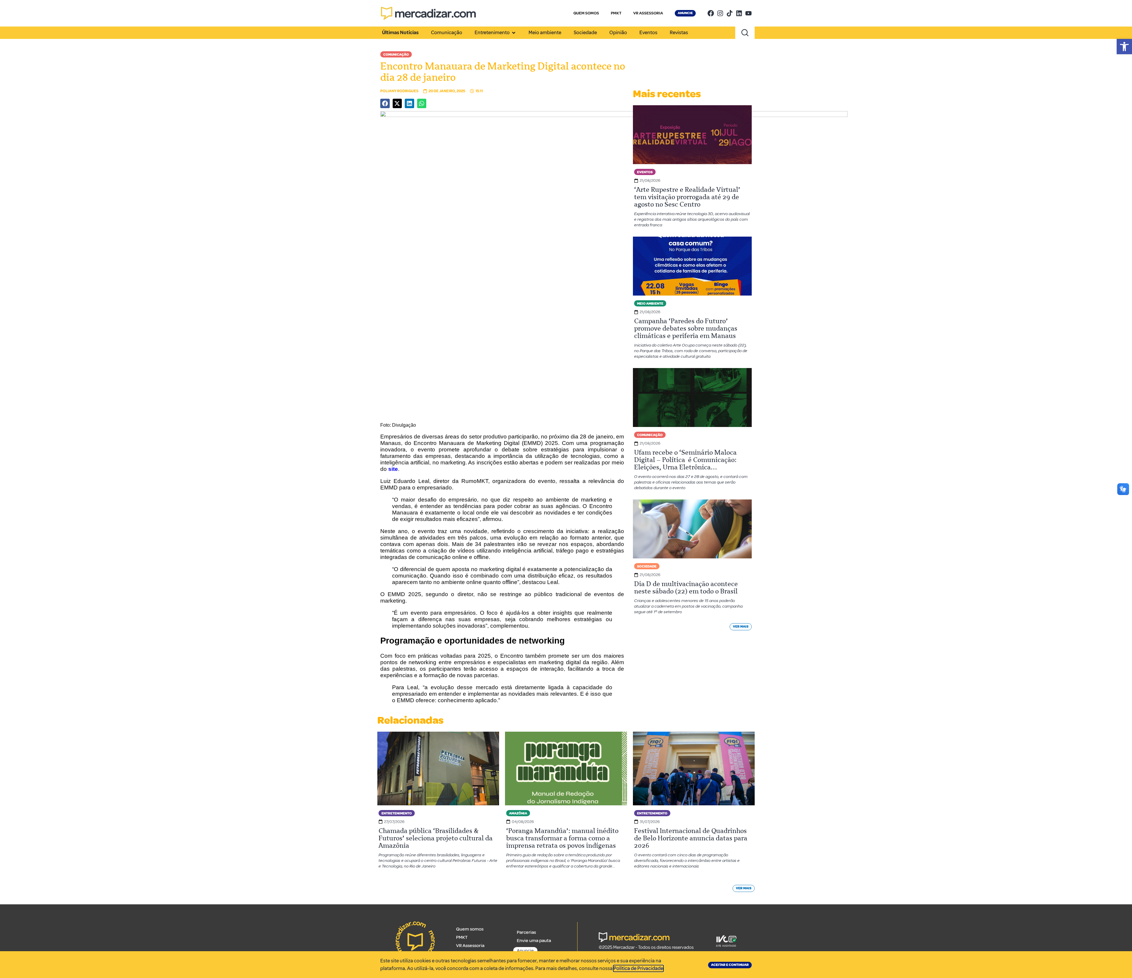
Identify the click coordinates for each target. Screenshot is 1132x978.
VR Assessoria (470, 946)
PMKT (616, 13)
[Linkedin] (739, 13)
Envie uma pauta (534, 941)
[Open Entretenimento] (513, 33)
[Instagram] (720, 13)
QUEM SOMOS (586, 13)
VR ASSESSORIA (648, 13)
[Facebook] (711, 13)
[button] (1124, 46)
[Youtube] (748, 13)
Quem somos (469, 929)
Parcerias (526, 932)
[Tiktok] (729, 13)
